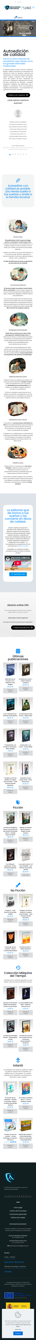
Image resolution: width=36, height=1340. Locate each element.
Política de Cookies (18, 1218)
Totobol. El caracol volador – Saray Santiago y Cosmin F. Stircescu (10, 1137)
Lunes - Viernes (9, 1257)
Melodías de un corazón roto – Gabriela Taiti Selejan (10, 681)
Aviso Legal (18, 1208)
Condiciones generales (18, 1214)
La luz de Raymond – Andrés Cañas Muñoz (10, 715)
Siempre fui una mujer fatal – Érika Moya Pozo (25, 780)
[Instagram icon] (20, 2)
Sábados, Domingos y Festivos (15, 1266)
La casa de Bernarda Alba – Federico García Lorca (26, 1004)
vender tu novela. (23, 546)
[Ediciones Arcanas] (18, 10)
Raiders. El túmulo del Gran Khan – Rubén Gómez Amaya (26, 830)
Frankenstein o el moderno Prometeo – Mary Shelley (10, 747)
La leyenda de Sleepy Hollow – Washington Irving (10, 1037)
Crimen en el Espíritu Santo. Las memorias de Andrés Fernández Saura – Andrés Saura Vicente (10, 831)
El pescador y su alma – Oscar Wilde (25, 746)
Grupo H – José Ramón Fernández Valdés (10, 912)
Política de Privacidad (18, 1211)
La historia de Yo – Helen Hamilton (26, 948)
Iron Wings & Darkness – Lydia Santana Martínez (10, 866)
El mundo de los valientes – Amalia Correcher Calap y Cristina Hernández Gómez (10, 1101)
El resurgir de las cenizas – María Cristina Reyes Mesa (10, 949)
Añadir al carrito (10, 690)
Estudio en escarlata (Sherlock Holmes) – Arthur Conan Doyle (10, 1004)
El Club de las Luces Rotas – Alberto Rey (25, 715)
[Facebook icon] (15, 2)
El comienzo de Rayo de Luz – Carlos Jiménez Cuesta (26, 1099)
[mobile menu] (33, 7)
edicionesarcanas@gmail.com (19, 1246)
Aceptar (18, 1333)
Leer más (26, 875)
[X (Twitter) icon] (18, 2)
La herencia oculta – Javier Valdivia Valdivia (26, 681)
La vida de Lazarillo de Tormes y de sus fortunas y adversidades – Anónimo (25, 1039)
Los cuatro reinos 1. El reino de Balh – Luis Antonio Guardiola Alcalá (26, 866)
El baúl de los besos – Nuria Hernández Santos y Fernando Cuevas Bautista (26, 1137)
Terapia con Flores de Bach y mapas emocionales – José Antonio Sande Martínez (10, 781)
